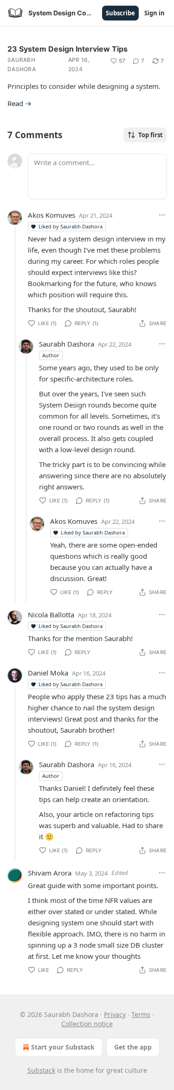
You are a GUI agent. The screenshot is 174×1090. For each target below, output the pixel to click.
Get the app (133, 1047)
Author (50, 355)
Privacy (115, 1014)
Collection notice (87, 1023)
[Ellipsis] (162, 214)
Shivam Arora (49, 872)
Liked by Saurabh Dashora (71, 226)
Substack (41, 1070)
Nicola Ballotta (51, 614)
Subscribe (120, 13)
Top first (150, 135)
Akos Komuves (51, 215)
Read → (19, 103)
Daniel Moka (48, 672)
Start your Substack (63, 1047)
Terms (140, 1014)
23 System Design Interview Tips (67, 48)
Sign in (154, 13)
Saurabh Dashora (21, 64)
